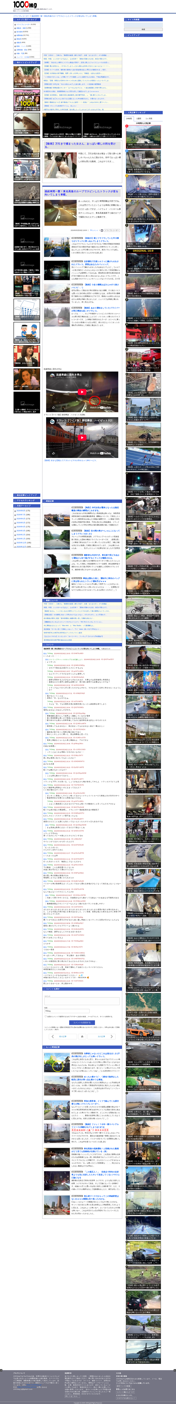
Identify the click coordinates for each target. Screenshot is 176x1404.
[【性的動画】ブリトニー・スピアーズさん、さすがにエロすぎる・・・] (27, 77)
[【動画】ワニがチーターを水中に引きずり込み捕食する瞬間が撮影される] (27, 193)
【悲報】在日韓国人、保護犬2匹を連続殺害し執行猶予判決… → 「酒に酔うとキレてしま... (75, 95)
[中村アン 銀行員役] (27, 379)
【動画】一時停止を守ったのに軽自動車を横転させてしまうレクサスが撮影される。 (143, 742)
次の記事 (101, 1036)
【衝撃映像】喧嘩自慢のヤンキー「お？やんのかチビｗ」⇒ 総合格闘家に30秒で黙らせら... (75, 88)
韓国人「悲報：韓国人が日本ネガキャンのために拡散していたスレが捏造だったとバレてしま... (77, 80)
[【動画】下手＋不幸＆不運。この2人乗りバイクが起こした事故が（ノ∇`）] (143, 548)
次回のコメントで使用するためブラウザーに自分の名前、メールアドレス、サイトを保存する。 (80, 1016)
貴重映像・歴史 (21, 50)
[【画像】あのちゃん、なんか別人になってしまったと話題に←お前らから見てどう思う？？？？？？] (102, 125)
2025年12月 (21, 543)
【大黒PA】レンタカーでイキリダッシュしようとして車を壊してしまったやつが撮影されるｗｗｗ (143, 1039)
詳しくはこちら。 (72, 1396)
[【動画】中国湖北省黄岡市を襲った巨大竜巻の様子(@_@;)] (143, 796)
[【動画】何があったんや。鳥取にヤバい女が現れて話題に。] (143, 1168)
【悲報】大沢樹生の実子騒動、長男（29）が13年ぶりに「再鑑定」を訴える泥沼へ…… (74, 73)
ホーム (82, 1036)
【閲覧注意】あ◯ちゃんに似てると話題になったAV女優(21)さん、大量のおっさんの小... (74, 99)
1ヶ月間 (149, 119)
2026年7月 (20, 515)
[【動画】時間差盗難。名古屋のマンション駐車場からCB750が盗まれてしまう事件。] (143, 945)
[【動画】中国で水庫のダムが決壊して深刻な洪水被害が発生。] (143, 1118)
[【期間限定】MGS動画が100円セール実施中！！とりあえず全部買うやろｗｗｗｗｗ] (27, 100)
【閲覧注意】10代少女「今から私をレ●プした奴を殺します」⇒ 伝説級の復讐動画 (72, 84)
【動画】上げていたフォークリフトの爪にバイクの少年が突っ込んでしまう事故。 (143, 990)
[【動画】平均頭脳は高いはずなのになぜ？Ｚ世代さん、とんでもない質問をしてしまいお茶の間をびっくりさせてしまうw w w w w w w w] (27, 216)
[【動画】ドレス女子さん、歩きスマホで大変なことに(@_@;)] (143, 374)
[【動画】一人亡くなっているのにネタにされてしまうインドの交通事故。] (143, 498)
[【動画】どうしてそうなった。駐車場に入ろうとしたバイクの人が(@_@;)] (143, 1316)
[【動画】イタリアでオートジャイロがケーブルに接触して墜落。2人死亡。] (143, 300)
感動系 (18, 43)
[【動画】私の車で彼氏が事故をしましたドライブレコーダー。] (143, 1193)
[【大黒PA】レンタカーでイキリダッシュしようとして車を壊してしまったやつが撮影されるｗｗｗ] (143, 1019)
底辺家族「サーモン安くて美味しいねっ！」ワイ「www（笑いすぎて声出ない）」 (72, 629)
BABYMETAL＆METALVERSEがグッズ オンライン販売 (63, 633)
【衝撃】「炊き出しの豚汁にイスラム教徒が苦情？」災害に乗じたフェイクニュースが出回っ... (77, 62)
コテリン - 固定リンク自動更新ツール (15, 68)
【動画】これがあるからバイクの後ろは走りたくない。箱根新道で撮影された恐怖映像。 (143, 1089)
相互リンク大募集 (124, 1386)
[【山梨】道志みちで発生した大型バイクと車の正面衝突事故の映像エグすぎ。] (143, 1217)
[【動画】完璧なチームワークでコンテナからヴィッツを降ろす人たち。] (143, 349)
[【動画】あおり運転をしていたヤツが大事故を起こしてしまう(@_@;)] (143, 920)
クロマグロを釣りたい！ (126, 1398)
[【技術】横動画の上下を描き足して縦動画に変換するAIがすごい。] (143, 250)
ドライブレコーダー (23, 24)
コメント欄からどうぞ (125, 1392)
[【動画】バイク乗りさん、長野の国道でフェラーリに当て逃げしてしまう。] (143, 176)
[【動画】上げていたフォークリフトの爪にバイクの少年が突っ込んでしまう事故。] (143, 969)
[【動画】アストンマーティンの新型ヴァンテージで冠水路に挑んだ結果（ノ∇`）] (143, 1242)
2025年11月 (21, 547)
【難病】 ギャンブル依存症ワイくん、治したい (60, 106)
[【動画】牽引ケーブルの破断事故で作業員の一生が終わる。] (143, 275)
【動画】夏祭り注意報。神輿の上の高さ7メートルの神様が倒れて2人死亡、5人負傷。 (143, 692)
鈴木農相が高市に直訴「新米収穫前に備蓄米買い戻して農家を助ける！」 (69, 618)
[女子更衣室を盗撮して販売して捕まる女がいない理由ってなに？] (27, 263)
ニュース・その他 (22, 57)
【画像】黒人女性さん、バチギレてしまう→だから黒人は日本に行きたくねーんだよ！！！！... (77, 66)
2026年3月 (20, 531)
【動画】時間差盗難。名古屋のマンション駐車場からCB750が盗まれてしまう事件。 (143, 965)
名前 (45, 1008)
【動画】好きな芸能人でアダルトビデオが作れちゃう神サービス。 (71, 460)
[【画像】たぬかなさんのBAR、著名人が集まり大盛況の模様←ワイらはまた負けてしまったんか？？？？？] (62, 125)
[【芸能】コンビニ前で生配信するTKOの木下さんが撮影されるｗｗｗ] (143, 573)
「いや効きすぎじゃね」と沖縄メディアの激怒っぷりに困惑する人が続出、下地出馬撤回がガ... (77, 77)
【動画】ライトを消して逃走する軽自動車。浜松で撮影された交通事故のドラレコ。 (143, 494)
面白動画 (19, 32)
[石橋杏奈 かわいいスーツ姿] (27, 356)
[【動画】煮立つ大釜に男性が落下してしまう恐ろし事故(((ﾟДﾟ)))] (143, 746)
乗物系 (18, 39)
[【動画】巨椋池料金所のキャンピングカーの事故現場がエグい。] (143, 325)
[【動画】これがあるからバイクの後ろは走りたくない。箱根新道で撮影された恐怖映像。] (143, 1069)
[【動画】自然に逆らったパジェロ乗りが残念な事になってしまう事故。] (143, 1292)
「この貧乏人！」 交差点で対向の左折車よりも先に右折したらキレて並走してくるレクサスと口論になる (96, 1175)
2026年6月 (20, 519)
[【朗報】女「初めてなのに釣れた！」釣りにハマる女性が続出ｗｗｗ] (27, 332)
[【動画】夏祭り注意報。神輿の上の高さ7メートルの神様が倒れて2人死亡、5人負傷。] (143, 672)
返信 (45, 653)
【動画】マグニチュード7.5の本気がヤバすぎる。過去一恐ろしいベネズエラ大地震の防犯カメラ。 (143, 891)
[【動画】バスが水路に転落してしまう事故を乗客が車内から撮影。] (143, 895)
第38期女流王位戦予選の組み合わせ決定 (58, 640)
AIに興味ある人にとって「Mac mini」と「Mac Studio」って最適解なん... (69, 625)
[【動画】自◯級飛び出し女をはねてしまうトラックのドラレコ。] (143, 201)
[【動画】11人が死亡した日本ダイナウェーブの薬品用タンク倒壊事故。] (143, 1044)
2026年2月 (20, 535)
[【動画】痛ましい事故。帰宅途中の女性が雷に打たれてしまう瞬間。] (143, 597)
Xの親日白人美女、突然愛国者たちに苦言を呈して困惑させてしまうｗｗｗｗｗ (71, 91)
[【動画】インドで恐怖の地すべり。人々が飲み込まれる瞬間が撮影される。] (143, 697)
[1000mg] (25, 2)
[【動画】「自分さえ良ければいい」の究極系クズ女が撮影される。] (143, 226)
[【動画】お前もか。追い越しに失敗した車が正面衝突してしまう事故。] (143, 1093)
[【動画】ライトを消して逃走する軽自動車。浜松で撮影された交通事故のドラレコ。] (143, 473)
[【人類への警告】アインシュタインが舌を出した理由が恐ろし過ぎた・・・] (27, 402)
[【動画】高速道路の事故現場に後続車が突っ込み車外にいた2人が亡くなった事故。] (143, 845)
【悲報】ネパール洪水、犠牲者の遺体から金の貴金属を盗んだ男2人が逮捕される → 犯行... (75, 70)
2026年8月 (20, 511)
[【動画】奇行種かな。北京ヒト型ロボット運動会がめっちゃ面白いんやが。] (143, 821)
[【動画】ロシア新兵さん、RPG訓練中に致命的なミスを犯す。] (143, 424)
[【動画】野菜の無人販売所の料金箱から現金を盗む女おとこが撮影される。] (143, 647)
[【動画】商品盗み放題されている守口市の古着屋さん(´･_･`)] (143, 771)
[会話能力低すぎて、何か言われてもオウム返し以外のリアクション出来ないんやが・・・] (27, 239)
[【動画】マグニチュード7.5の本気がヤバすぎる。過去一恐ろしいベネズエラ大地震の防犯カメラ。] (143, 870)
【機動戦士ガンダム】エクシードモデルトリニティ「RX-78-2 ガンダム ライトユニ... (73, 622)
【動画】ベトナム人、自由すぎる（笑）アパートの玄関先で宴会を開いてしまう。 (143, 1163)
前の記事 (62, 1036)
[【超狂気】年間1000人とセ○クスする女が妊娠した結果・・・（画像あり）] (27, 123)
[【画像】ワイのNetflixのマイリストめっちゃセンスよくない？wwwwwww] (27, 286)
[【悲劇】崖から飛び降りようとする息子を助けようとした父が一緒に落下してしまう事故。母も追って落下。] (143, 1267)
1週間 (138, 119)
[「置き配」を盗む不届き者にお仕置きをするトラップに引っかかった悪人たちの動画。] (27, 146)
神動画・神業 (21, 28)
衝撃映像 (19, 35)
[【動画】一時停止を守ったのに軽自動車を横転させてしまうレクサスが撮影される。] (143, 721)
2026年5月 (20, 523)
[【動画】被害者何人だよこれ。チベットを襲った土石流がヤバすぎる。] (143, 151)
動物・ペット (21, 46)
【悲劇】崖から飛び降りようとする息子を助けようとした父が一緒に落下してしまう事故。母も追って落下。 (143, 1287)
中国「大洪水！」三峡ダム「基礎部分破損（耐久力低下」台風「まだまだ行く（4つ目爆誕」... (76, 55)
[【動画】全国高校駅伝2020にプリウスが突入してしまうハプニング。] (27, 170)
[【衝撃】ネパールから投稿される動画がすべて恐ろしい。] (143, 126)
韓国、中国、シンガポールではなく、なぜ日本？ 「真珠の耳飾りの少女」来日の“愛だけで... (76, 59)
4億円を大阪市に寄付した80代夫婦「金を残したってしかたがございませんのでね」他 (74, 109)
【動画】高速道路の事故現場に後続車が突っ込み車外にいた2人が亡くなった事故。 (143, 866)
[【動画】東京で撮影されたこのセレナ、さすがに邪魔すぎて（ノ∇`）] (143, 399)
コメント (47, 996)
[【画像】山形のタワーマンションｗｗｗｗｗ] (27, 309)
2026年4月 (20, 527)
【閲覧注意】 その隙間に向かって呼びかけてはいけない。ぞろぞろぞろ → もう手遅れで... (75, 615)
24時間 (129, 119)
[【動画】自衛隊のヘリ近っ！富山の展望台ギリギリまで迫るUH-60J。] (143, 1341)
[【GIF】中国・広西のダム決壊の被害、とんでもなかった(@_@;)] (143, 994)
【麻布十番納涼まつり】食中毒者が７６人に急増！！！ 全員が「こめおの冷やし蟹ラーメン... (76, 102)
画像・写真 (20, 53)
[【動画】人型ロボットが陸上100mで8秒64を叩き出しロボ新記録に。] (143, 449)
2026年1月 (20, 539)
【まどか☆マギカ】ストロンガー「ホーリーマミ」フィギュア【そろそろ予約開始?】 (73, 636)
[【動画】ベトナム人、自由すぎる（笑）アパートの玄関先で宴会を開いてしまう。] (143, 1143)
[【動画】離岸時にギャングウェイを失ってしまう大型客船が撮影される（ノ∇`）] (143, 622)
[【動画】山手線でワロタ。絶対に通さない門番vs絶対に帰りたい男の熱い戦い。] (143, 523)
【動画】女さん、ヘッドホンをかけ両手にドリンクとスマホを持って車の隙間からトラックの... (77, 611)
